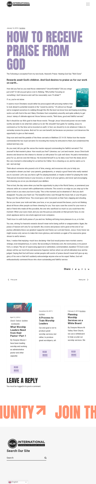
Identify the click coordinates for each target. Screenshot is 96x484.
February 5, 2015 (73, 311)
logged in (21, 386)
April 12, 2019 (14, 317)
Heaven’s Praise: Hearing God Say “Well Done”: (63, 73)
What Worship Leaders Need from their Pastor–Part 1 (18, 331)
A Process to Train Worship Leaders (46, 320)
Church (12, 320)
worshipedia (15, 324)
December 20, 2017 (45, 311)
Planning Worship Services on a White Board (75, 319)
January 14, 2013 (12, 28)
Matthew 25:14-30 (58, 137)
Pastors (18, 320)
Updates (22, 28)
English (14, 482)
